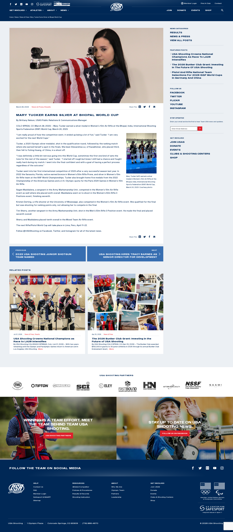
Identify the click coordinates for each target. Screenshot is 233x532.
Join (169, 10)
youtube (176, 104)
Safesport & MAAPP (42, 497)
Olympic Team (117, 490)
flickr (175, 100)
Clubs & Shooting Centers (190, 153)
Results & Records (80, 494)
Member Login (190, 3)
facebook (177, 92)
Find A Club (206, 3)
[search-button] (222, 10)
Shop (208, 10)
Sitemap (37, 500)
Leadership (116, 497)
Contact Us (38, 487)
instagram (178, 108)
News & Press (24, 17)
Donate (181, 10)
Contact (218, 3)
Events (195, 10)
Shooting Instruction (81, 497)
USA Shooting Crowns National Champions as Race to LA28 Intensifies (192, 57)
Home (11, 17)
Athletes (36, 10)
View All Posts (181, 40)
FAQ (35, 490)
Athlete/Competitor (80, 487)
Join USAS (177, 142)
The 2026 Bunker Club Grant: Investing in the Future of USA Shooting (197, 66)
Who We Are (116, 487)
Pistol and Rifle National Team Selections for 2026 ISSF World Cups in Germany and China (197, 75)
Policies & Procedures (82, 490)
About (51, 10)
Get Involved (17, 10)
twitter (176, 96)
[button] (139, 107)
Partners (115, 494)
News (64, 10)
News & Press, (38, 107)
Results (47, 107)
